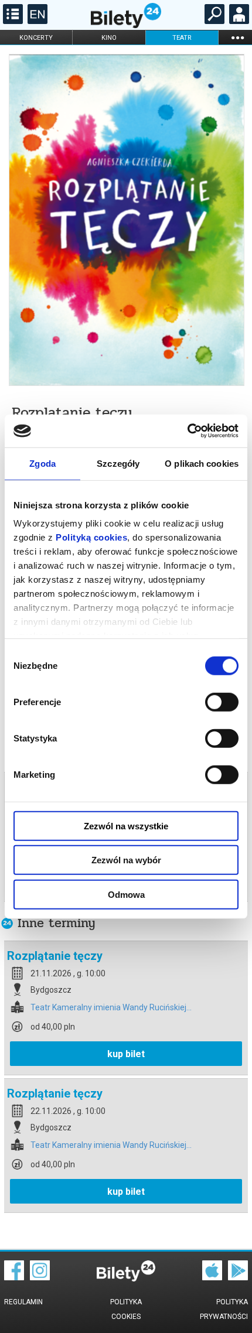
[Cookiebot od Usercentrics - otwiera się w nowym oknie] (187, 431)
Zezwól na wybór (126, 860)
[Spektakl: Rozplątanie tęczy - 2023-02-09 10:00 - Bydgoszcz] (126, 221)
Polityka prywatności (224, 1309)
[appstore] (212, 1277)
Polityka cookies (126, 1309)
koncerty (36, 38)
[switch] (222, 701)
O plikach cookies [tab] (202, 463)
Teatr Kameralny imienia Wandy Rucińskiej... (111, 1007)
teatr (182, 38)
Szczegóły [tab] (118, 463)
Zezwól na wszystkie (126, 825)
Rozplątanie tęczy (55, 956)
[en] (36, 21)
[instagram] (40, 1277)
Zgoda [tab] (42, 463)
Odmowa (126, 894)
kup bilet (126, 1053)
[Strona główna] (126, 25)
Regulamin (23, 1302)
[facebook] (14, 1277)
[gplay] (238, 1277)
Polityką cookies (91, 537)
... (237, 37)
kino (109, 38)
